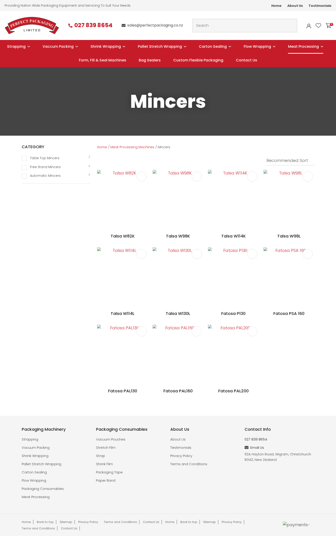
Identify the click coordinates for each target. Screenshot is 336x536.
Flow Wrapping (257, 46)
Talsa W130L (178, 313)
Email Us (257, 447)
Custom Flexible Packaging (198, 60)
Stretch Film (106, 447)
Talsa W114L (122, 313)
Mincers (164, 147)
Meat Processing (303, 46)
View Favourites (318, 25)
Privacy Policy (181, 455)
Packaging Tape (109, 472)
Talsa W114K (233, 236)
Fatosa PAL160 (178, 391)
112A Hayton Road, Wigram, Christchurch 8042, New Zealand (278, 457)
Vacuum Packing (36, 447)
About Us (295, 5)
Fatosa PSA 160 (288, 313)
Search (291, 25)
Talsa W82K (123, 236)
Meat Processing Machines (132, 147)
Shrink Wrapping (106, 46)
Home (276, 5)
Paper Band (105, 480)
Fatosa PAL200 (233, 391)
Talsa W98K (178, 236)
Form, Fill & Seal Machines (102, 60)
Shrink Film (104, 464)
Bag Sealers (150, 60)
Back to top (45, 522)
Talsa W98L (289, 236)
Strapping (16, 46)
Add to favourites (141, 177)
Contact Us (246, 60)
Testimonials (320, 5)
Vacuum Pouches (110, 439)
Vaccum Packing (58, 46)
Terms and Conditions (188, 464)
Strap (100, 455)
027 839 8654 (93, 25)
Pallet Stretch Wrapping (160, 46)
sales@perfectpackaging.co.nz (155, 25)
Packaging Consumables (43, 488)
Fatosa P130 (233, 313)
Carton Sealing (213, 46)
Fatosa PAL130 (122, 391)
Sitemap (66, 522)
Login (309, 26)
